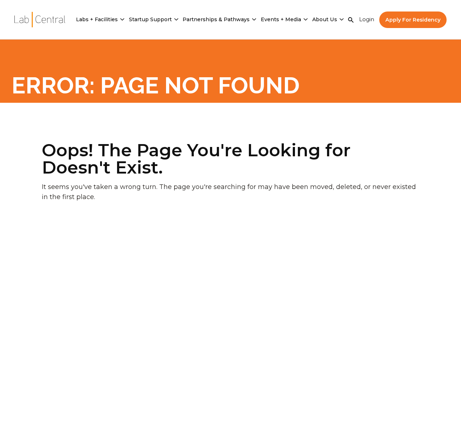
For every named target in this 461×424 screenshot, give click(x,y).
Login (366, 19)
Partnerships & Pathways (216, 19)
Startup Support (150, 19)
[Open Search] (351, 20)
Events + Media (281, 19)
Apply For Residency (412, 20)
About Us (324, 19)
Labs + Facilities (97, 19)
